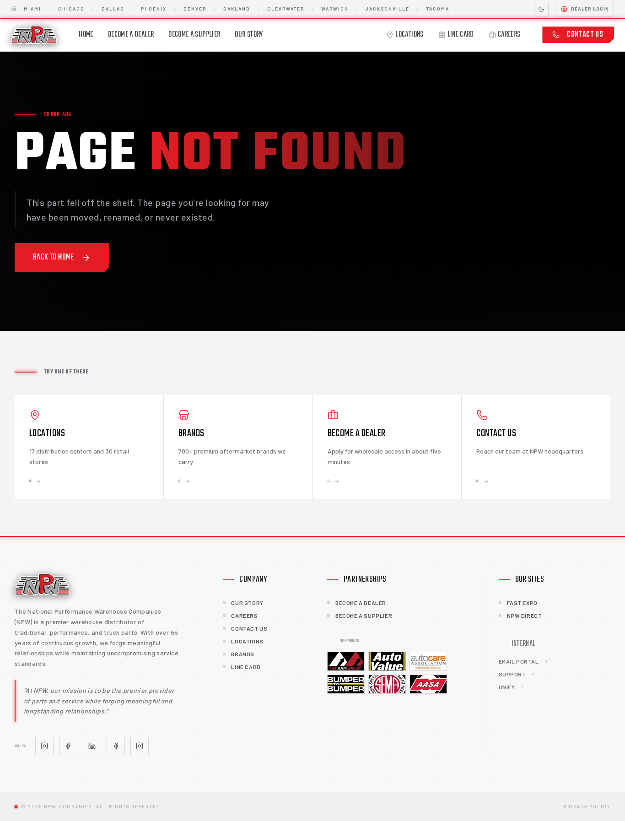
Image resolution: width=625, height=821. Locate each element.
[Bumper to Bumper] (346, 684)
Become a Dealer (131, 35)
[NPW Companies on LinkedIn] (92, 746)
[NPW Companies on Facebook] (68, 746)
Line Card (460, 35)
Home (86, 35)
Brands (242, 654)
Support (512, 674)
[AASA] (428, 684)
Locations (409, 35)
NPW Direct (524, 615)
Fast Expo (522, 603)
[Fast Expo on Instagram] (139, 746)
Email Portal (519, 661)
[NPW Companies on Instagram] (44, 746)
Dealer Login (590, 8)
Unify (507, 687)
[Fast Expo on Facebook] (116, 746)
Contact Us (585, 35)
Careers (509, 35)
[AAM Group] (346, 661)
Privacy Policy (587, 806)
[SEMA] (387, 684)
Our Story (249, 35)
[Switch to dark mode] (541, 9)
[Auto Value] (387, 661)
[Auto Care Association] (428, 661)
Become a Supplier (194, 35)
